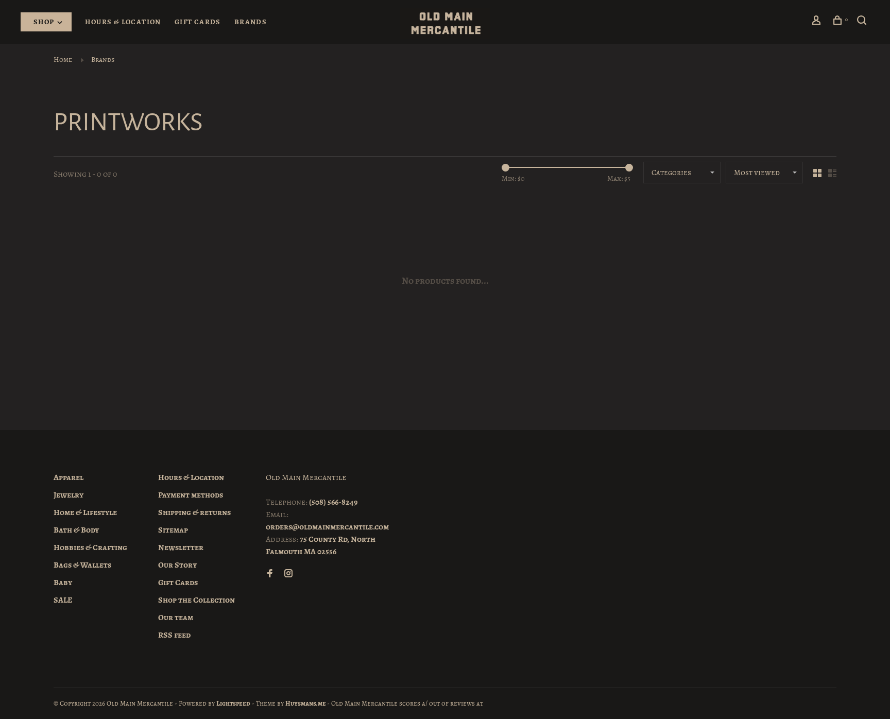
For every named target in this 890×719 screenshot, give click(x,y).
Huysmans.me (306, 703)
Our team (175, 617)
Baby (63, 582)
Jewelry (68, 495)
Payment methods (190, 495)
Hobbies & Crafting (90, 547)
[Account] (818, 22)
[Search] (863, 22)
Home (63, 59)
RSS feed (174, 635)
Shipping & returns (194, 512)
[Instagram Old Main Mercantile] (288, 574)
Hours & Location (123, 22)
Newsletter (180, 547)
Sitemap (173, 530)
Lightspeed (233, 703)
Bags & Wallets (82, 565)
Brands (250, 22)
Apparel (68, 477)
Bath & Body (76, 530)
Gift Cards (198, 22)
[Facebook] (270, 574)
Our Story (177, 565)
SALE (63, 600)
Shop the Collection (196, 600)
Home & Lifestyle (85, 512)
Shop (44, 22)
